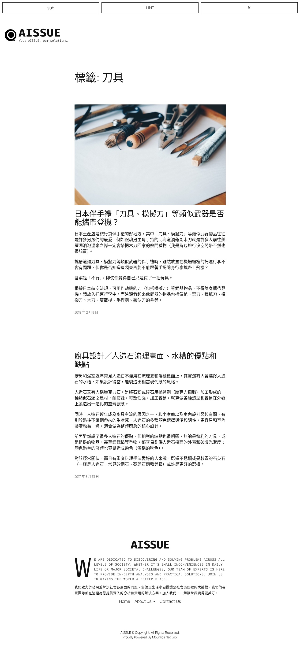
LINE (150, 8)
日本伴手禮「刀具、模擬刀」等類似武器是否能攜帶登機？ (149, 218)
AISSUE (40, 33)
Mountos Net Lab (164, 637)
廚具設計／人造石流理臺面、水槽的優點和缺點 (146, 360)
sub (50, 8)
